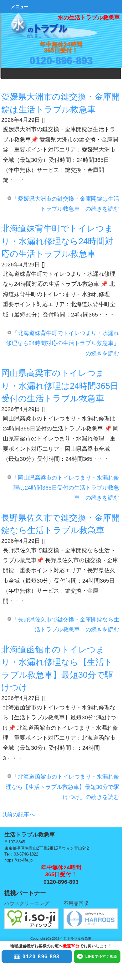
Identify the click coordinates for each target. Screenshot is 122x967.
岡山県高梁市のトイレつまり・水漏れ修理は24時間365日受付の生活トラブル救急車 (60, 385)
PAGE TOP (108, 845)
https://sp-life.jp (18, 860)
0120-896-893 (61, 60)
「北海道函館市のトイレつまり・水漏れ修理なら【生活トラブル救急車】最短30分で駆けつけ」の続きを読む (62, 787)
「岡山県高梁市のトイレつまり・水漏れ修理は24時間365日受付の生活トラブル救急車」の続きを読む (65, 488)
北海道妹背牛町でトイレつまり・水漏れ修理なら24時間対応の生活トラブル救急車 (57, 241)
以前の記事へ (18, 814)
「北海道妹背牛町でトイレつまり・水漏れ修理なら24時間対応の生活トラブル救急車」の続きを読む (62, 343)
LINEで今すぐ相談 (101, 956)
